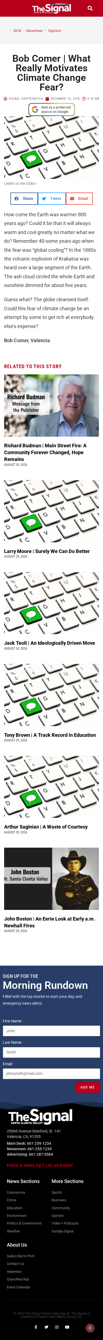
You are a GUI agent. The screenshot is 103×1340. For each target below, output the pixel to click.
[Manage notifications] (90, 1328)
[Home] (6, 30)
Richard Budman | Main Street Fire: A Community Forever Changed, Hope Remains (45, 452)
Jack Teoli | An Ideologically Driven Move (50, 643)
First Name (12, 1021)
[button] (13, 8)
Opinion (54, 30)
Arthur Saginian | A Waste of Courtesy (46, 827)
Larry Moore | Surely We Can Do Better (47, 551)
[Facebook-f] (36, 1327)
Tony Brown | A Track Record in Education (50, 735)
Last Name (12, 1042)
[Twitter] (46, 1327)
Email (8, 1064)
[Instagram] (57, 1327)
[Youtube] (67, 1327)
